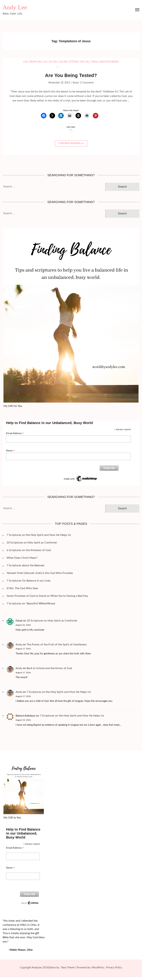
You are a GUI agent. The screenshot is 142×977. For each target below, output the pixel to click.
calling (63, 62)
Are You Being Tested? (71, 75)
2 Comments (87, 83)
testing (73, 62)
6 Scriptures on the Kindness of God (29, 550)
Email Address (15, 433)
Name (10, 450)
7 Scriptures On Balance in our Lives (29, 580)
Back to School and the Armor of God (49, 668)
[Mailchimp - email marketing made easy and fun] (80, 476)
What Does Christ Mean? (22, 557)
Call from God (32, 62)
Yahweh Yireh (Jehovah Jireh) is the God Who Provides (40, 573)
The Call (84, 62)
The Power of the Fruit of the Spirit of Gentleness (56, 644)
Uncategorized (109, 62)
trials (95, 62)
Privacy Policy (114, 967)
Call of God (49, 62)
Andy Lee (15, 7)
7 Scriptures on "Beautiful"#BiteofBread (31, 603)
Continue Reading (69, 143)
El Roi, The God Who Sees (22, 588)
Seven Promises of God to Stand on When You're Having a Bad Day (47, 596)
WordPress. (98, 967)
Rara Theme (68, 967)
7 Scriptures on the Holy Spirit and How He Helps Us (39, 535)
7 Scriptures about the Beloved (25, 565)
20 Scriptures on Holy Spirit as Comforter (32, 542)
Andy (75, 83)
